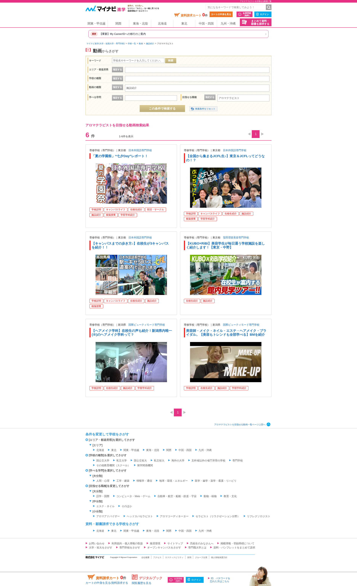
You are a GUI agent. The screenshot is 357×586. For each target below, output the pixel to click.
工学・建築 (122, 480)
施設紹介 (150, 43)
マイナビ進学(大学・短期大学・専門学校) (105, 43)
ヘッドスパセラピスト (140, 516)
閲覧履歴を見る (141, 583)
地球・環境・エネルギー (173, 480)
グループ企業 (201, 557)
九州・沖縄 (228, 23)
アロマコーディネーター (174, 516)
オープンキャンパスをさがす (164, 547)
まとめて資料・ (260, 22)
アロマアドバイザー (108, 516)
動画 (141, 43)
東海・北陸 (140, 23)
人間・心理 (102, 480)
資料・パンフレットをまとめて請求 (234, 547)
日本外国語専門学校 (140, 150)
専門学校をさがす (129, 547)
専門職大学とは (197, 547)
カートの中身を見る (221, 14)
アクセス (157, 557)
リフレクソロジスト (258, 516)
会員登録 (247, 14)
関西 (118, 23)
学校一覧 (132, 43)
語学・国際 (102, 496)
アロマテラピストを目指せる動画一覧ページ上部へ (240, 424)
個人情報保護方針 (219, 557)
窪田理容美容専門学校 (236, 237)
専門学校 (237, 460)
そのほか (127, 506)
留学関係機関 (145, 465)
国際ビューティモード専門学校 (146, 324)
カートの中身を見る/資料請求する (107, 582)
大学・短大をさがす (100, 547)
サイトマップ (175, 543)
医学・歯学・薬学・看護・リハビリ (216, 480)
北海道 (162, 23)
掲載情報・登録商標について (237, 543)
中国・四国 (206, 23)
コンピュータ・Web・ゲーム (133, 496)
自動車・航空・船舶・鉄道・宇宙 (177, 496)
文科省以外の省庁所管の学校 (208, 460)
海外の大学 (177, 460)
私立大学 (121, 460)
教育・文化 (230, 496)
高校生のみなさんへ (201, 543)
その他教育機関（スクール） (113, 465)
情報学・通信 (144, 480)
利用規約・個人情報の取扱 (127, 543)
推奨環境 (155, 543)
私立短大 (159, 460)
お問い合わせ (96, 543)
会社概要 (145, 557)
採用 (189, 557)
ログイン (264, 14)
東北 (184, 23)
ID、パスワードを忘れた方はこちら (220, 580)
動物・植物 (210, 496)
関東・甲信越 (96, 23)
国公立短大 (140, 460)
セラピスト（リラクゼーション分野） (218, 516)
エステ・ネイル (105, 506)
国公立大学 (102, 460)
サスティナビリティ (174, 557)
